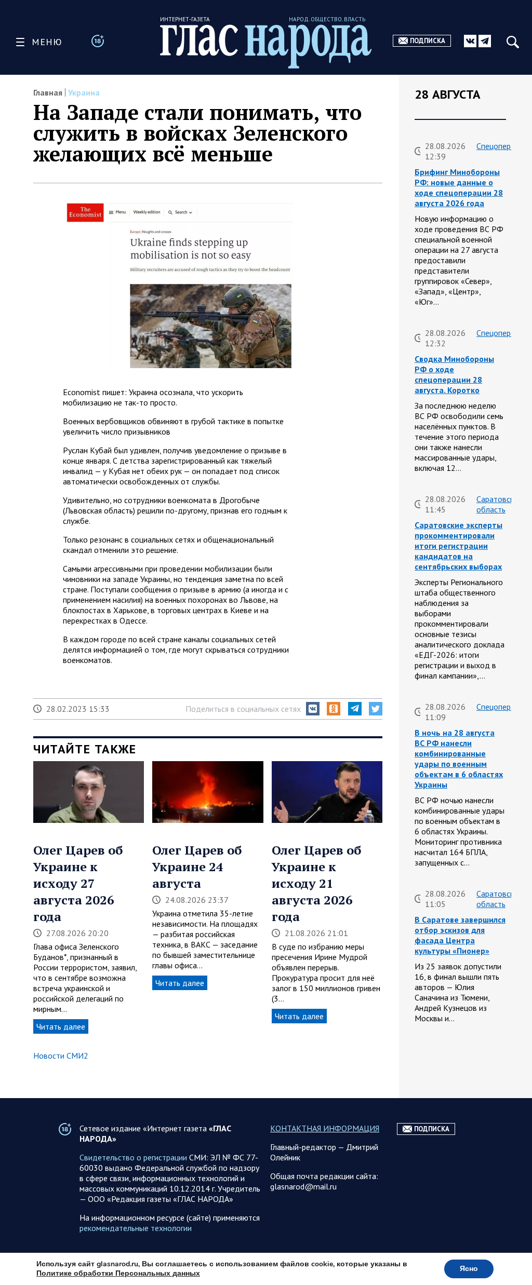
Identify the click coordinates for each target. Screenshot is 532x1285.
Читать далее (60, 1026)
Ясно (469, 1269)
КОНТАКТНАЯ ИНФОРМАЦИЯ (324, 1128)
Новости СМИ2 (60, 1055)
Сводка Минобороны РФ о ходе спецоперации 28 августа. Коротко (454, 374)
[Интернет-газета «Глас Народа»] (266, 46)
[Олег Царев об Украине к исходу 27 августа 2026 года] (88, 793)
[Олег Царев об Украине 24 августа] (207, 793)
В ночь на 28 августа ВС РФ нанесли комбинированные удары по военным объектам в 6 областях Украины (459, 758)
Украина (84, 92)
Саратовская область (499, 504)
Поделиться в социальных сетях (243, 709)
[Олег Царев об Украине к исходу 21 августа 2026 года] (327, 793)
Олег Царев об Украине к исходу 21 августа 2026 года (316, 883)
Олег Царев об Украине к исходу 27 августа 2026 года (78, 883)
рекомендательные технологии (135, 1228)
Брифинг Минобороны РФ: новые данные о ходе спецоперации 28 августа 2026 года (459, 187)
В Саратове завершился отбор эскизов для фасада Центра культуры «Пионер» (460, 935)
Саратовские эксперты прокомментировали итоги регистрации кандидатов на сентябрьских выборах (458, 546)
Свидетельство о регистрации (133, 1157)
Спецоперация (501, 146)
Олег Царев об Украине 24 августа (197, 866)
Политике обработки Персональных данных (118, 1273)
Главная (47, 92)
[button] (313, 708)
